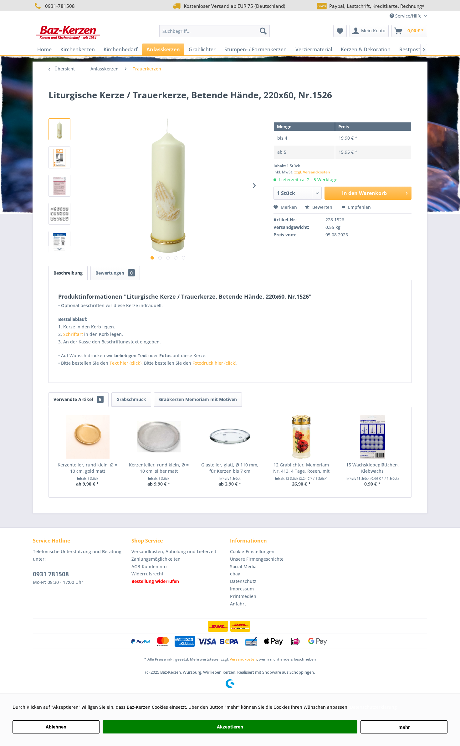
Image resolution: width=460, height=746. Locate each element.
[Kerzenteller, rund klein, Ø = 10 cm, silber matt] (159, 437)
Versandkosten (243, 659)
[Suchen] (263, 31)
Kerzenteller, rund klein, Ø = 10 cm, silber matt (159, 468)
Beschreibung (68, 273)
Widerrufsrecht (147, 574)
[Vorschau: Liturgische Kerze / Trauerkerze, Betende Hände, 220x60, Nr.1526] (59, 157)
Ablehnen (56, 727)
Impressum (242, 589)
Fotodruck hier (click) (214, 363)
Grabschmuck (131, 399)
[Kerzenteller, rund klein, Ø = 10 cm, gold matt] (88, 437)
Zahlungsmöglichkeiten (156, 559)
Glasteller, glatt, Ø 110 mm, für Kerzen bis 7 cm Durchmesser (229, 468)
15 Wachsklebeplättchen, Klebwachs (372, 468)
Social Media (243, 566)
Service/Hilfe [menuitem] (408, 16)
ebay (235, 574)
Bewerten (322, 207)
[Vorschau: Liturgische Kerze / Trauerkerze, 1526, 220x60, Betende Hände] (59, 129)
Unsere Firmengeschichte (257, 559)
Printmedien (243, 596)
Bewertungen (114, 273)
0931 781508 (51, 574)
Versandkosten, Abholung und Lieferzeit (173, 551)
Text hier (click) (125, 363)
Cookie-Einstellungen (252, 551)
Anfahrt (238, 604)
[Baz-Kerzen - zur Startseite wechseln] (68, 32)
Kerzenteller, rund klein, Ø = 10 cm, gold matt (87, 468)
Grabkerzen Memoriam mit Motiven (198, 399)
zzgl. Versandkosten (312, 172)
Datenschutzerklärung (373, 707)
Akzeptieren (230, 727)
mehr (404, 727)
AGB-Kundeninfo (148, 566)
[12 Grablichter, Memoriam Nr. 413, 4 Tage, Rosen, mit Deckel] (301, 437)
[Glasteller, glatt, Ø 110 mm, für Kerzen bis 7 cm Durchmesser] (230, 437)
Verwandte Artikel (77, 399)
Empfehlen (359, 207)
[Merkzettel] (340, 31)
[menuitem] (214, 31)
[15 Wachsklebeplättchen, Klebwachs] (372, 437)
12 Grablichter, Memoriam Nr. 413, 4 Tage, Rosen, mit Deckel (301, 468)
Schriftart (73, 334)
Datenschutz (243, 581)
